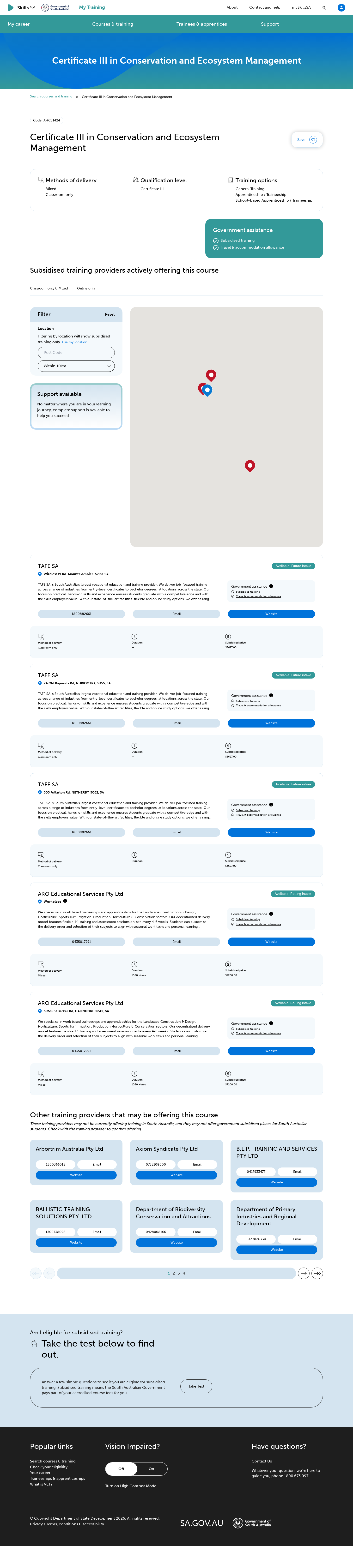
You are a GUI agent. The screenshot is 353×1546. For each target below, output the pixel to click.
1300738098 (56, 1232)
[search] (324, 8)
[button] (250, 466)
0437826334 (256, 1239)
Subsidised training (238, 240)
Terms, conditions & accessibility (75, 1524)
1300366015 (55, 1164)
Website (271, 614)
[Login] (341, 7)
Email (176, 614)
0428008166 (156, 1232)
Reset (110, 314)
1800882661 (81, 614)
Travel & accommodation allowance (252, 247)
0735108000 (156, 1164)
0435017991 (81, 942)
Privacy (36, 1524)
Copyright (43, 1518)
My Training (92, 7)
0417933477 (256, 1172)
